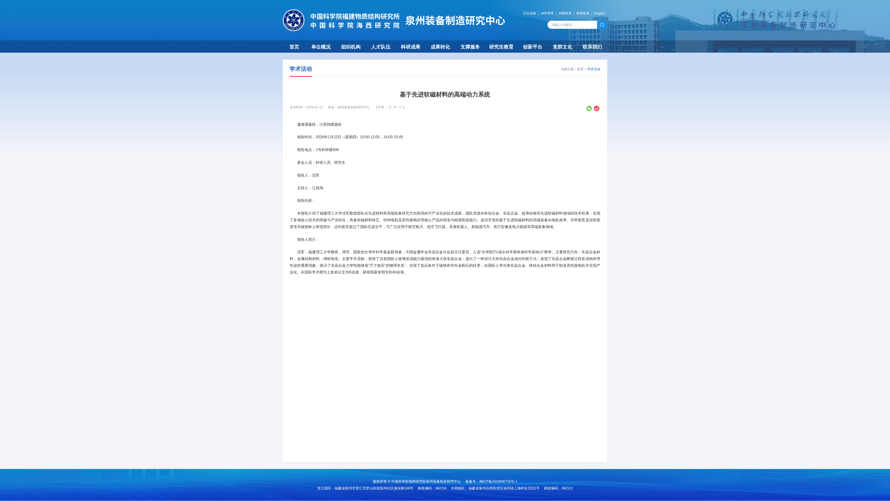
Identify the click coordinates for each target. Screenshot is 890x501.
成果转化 (440, 46)
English (599, 13)
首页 (294, 46)
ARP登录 (547, 13)
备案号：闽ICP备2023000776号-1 (491, 481)
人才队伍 (381, 46)
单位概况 (321, 46)
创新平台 (532, 46)
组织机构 (351, 46)
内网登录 (565, 13)
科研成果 (410, 46)
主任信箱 (529, 13)
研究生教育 (501, 46)
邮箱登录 (582, 13)
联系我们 (592, 46)
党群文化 (562, 46)
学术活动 (593, 69)
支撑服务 (470, 46)
